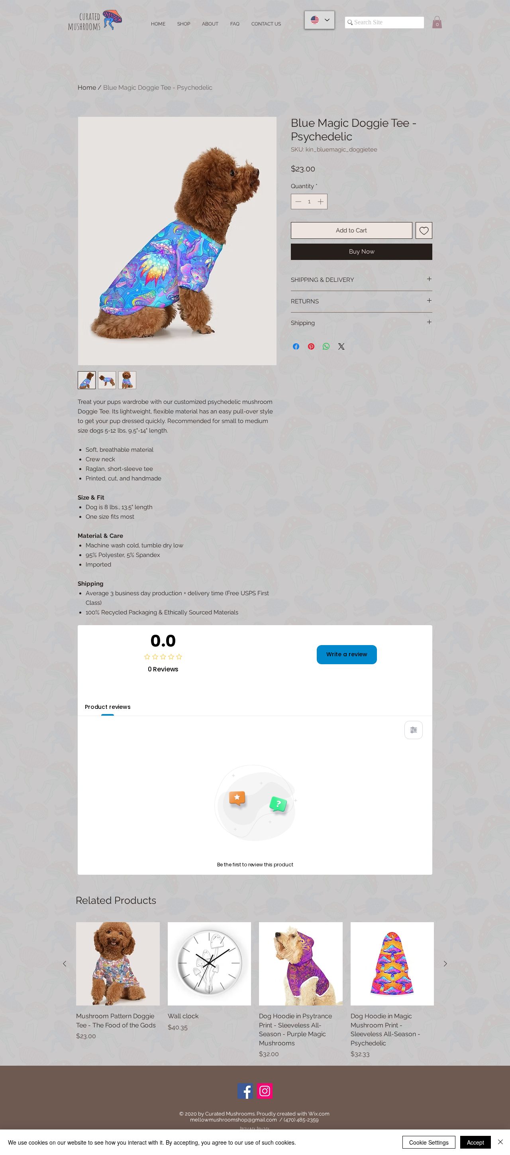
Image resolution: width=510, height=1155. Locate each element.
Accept (475, 1142)
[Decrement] (297, 201)
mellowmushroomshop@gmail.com (233, 1120)
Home (87, 87)
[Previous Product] (64, 963)
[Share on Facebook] (296, 346)
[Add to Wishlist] (424, 230)
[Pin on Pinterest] (311, 346)
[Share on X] (341, 346)
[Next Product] (445, 963)
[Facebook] (245, 1091)
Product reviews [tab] (108, 707)
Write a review (346, 654)
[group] (255, 990)
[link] (437, 22)
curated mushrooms (84, 21)
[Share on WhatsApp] (326, 346)
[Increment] (321, 201)
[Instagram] (265, 1091)
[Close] (500, 1142)
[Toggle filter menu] (413, 730)
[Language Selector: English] (319, 20)
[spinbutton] (309, 201)
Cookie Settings (429, 1142)
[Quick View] (118, 964)
